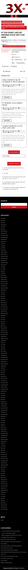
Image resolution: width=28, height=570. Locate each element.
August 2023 (3, 264)
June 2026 (3, 218)
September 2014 (4, 490)
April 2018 (3, 399)
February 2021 (4, 328)
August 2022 (3, 290)
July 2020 (3, 342)
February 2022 (4, 302)
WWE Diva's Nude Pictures (7, 562)
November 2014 (4, 486)
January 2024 (4, 254)
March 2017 (3, 427)
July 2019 (3, 368)
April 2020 (3, 349)
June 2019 (3, 370)
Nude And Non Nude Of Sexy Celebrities (9, 550)
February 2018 (4, 403)
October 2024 (4, 239)
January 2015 (4, 481)
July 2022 (3, 292)
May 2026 (3, 220)
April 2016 (3, 450)
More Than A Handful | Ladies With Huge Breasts (11, 545)
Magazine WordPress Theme (11, 568)
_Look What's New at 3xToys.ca (7, 537)
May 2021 (3, 321)
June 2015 (3, 471)
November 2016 (4, 435)
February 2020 (4, 353)
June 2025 (3, 226)
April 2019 (3, 374)
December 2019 (4, 357)
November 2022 (4, 283)
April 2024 (3, 247)
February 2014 (4, 504)
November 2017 (4, 410)
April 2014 (3, 500)
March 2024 (3, 250)
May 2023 (3, 271)
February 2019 (4, 378)
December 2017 (4, 408)
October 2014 (4, 488)
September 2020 (4, 338)
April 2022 (3, 298)
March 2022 (3, 300)
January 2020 (4, 355)
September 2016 (4, 439)
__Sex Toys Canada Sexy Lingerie (8, 533)
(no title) (6, 173)
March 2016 (3, 452)
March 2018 (3, 401)
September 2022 (4, 288)
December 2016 (4, 433)
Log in (2, 520)
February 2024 (4, 252)
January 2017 (4, 431)
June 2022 (3, 294)
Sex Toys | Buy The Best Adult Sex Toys (9, 556)
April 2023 (3, 273)
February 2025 (4, 231)
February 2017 (4, 429)
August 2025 (3, 224)
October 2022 (4, 285)
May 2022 (3, 296)
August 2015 (3, 467)
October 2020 (4, 336)
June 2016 (3, 445)
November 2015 (4, 460)
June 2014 (3, 496)
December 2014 (4, 483)
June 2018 (3, 395)
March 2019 (3, 376)
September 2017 (4, 414)
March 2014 (3, 502)
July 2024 (3, 243)
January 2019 (4, 380)
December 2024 (4, 235)
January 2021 (4, 330)
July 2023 (3, 266)
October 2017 (4, 412)
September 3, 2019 (8, 84)
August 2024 (3, 241)
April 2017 (3, 424)
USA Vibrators (14, 66)
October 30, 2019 (8, 108)
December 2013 (4, 509)
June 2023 (3, 269)
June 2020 (3, 344)
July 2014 (3, 494)
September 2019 (4, 363)
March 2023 (3, 275)
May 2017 (3, 422)
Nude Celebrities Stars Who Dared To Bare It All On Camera (13, 552)
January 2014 (4, 507)
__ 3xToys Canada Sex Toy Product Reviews (10, 531)
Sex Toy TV (3, 554)
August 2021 (3, 315)
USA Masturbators (21, 62)
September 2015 (4, 464)
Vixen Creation (4, 560)
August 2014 (3, 492)
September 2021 (4, 313)
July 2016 (3, 443)
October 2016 (4, 437)
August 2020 (3, 340)
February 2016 (4, 454)
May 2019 (3, 372)
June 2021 (3, 319)
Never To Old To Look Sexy (6, 547)
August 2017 (3, 416)
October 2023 (4, 260)
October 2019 (4, 361)
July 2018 (3, 393)
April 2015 (3, 475)
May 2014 (3, 498)
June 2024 (3, 245)
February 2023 (4, 277)
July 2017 (3, 418)
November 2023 (4, 258)
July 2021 (3, 317)
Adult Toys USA (18, 59)
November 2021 (4, 309)
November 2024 (4, 237)
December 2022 (4, 281)
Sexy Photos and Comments (7, 558)
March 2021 (3, 325)
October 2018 (4, 386)
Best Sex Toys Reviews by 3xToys (8, 539)
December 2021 (4, 306)
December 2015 (4, 458)
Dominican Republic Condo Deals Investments (11, 541)
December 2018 (4, 382)
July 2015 (3, 469)
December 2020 (4, 332)
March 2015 (3, 477)
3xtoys (15, 40)
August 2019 (3, 365)
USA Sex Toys (5, 66)
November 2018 (4, 384)
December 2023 (4, 256)
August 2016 (3, 441)
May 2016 (3, 448)
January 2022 (4, 304)
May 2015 (3, 473)
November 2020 (4, 334)
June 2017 (3, 420)
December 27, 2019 (7, 40)
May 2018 (3, 397)
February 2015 (4, 479)
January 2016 (4, 456)
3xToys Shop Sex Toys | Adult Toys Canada (11, 21)
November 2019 (4, 359)
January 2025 (4, 233)
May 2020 (3, 346)
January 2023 (4, 279)
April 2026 (3, 222)
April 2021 (3, 323)
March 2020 (3, 351)
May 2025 (3, 229)
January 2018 (4, 405)
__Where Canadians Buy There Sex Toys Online (13, 24)
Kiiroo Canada (4, 543)
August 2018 (3, 391)
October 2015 (4, 462)
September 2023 (4, 262)
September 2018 (4, 389)
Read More (7, 98)
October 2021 (4, 311)
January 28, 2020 (8, 131)
